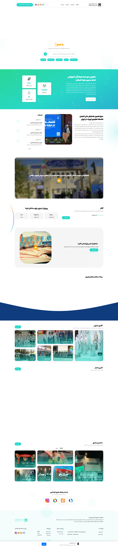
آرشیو (18, 327)
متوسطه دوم (50, 60)
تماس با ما (66, 218)
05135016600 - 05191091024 (73, 534)
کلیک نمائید (94, 250)
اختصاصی (72, 5)
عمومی (67, 5)
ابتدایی (66, 60)
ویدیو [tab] (61, 448)
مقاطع (77, 5)
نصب (44, 544)
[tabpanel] (59, 467)
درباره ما (62, 5)
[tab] (29, 148)
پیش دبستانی (74, 60)
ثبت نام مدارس (91, 99)
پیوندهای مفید (60, 532)
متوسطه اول (59, 60)
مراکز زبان (43, 60)
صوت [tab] (57, 448)
